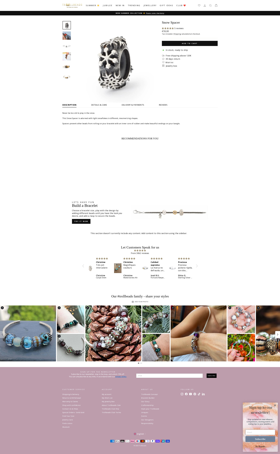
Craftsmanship (147, 405)
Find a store (67, 423)
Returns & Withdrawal (71, 398)
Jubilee (107, 5)
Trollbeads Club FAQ (110, 409)
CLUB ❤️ (181, 5)
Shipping (177, 34)
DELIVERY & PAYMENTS (133, 105)
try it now (81, 221)
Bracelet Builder (148, 398)
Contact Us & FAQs (70, 409)
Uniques (144, 412)
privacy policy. (121, 376)
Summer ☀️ (93, 5)
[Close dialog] (275, 405)
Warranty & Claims (70, 401)
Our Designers (147, 420)
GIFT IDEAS (166, 5)
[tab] (138, 363)
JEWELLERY (150, 5)
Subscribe (211, 376)
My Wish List (107, 398)
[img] (140, 250)
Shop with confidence (71, 405)
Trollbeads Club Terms (111, 412)
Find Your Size (68, 416)
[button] (168, 28)
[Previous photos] (2, 334)
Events (144, 416)
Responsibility (147, 423)
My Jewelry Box (108, 401)
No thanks (260, 446)
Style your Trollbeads (150, 409)
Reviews (163, 105)
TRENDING (134, 5)
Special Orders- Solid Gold (73, 412)
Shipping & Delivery (70, 394)
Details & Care (99, 105)
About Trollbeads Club (111, 405)
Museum (66, 427)
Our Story (145, 401)
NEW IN (120, 5)
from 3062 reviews (140, 253)
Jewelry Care (67, 420)
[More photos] (277, 334)
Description (69, 105)
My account (106, 394)
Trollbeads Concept (149, 394)
